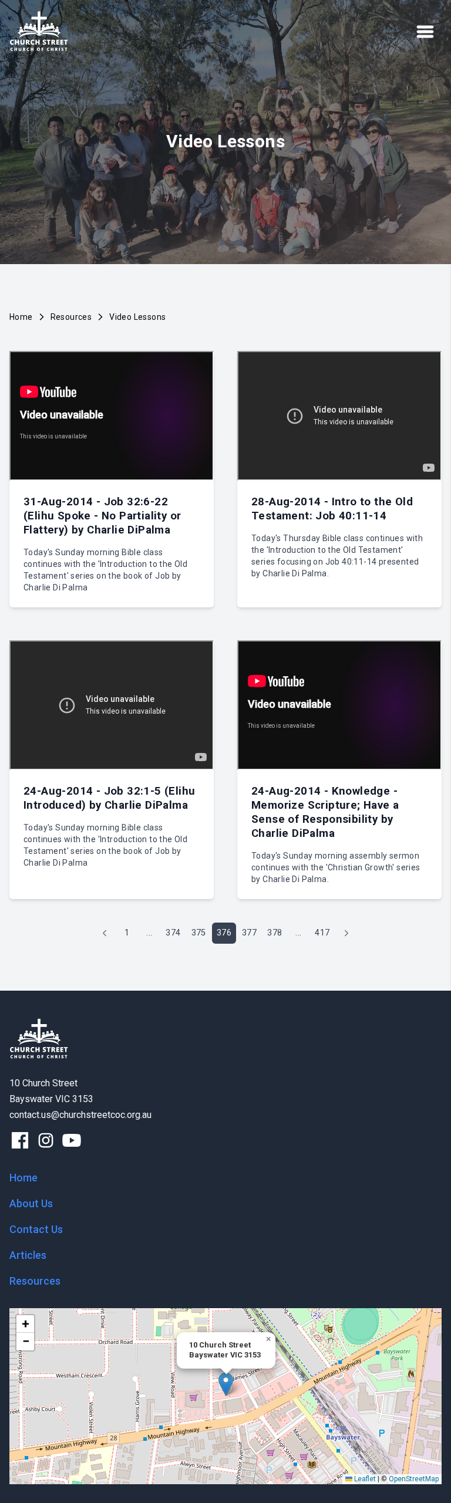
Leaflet (364, 1479)
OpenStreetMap (414, 1479)
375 (198, 933)
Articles (27, 1255)
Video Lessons (137, 317)
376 (224, 933)
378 (274, 933)
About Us (31, 1203)
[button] (225, 1384)
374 (173, 933)
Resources (71, 317)
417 (322, 933)
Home (21, 317)
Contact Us (36, 1229)
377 (249, 933)
